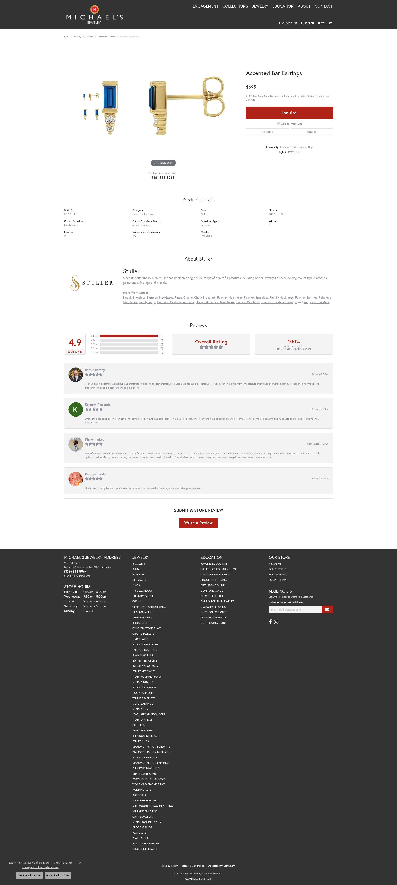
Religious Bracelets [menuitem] (145, 768)
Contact (323, 6)
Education (283, 6)
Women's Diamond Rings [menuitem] (148, 784)
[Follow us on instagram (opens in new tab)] (276, 622)
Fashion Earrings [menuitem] (144, 687)
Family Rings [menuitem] (140, 741)
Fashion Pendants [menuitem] (144, 757)
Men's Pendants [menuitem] (142, 682)
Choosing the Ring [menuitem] (214, 580)
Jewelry (260, 6)
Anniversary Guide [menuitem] (213, 617)
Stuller (204, 214)
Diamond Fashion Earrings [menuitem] (150, 763)
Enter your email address (286, 602)
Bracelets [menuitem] (139, 564)
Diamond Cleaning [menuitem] (213, 607)
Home (66, 36)
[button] (287, 23)
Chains (188, 297)
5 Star (94, 335)
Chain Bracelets (205, 297)
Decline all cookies (29, 875)
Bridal (127, 297)
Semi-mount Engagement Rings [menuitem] (153, 806)
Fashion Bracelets (256, 297)
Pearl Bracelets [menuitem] (143, 730)
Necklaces (166, 297)
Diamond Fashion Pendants (175, 302)
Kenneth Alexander (98, 404)
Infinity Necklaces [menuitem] (145, 666)
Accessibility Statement (221, 865)
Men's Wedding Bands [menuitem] (147, 676)
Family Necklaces (282, 297)
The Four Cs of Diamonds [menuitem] (218, 569)
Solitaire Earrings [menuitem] (145, 800)
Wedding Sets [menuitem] (141, 789)
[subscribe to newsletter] (327, 609)
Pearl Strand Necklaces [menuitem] (148, 714)
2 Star (94, 348)
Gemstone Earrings (106, 36)
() (161, 335)
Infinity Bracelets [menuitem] (144, 660)
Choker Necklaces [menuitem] (144, 849)
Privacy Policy (170, 865)
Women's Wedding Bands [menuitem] (149, 779)
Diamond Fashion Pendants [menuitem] (151, 746)
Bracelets (139, 297)
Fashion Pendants (248, 302)
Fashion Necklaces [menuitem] (145, 644)
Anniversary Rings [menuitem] (144, 811)
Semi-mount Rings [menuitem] (144, 773)
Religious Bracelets (316, 302)
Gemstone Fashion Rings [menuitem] (149, 607)
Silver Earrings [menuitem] (142, 703)
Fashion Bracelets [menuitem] (144, 650)
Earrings (89, 36)
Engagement (205, 6)
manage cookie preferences (40, 867)
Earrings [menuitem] (138, 574)
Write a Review (198, 522)
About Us (275, 564)
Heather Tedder (96, 474)
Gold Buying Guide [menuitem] (213, 623)
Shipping (267, 131)
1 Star (94, 352)
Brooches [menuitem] (139, 795)
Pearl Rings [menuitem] (140, 838)
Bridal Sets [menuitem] (139, 623)
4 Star (94, 340)
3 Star (94, 344)
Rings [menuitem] (136, 585)
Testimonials (278, 574)
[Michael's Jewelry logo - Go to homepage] (96, 14)
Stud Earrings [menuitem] (142, 617)
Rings (178, 297)
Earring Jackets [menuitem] (143, 612)
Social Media (277, 580)
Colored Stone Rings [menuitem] (146, 628)
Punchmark (205, 879)
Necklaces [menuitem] (139, 580)
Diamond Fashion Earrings (279, 302)
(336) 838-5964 (162, 177)
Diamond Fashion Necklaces (215, 302)
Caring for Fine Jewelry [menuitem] (217, 601)
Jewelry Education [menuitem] (214, 564)
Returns (312, 131)
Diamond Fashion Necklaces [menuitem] (151, 752)
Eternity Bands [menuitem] (142, 596)
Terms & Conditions (193, 865)
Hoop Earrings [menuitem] (142, 693)
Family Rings (147, 302)
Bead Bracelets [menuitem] (142, 655)
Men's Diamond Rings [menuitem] (146, 822)
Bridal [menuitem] (136, 569)
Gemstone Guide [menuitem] (212, 590)
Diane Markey (94, 439)
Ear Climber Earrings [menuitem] (146, 843)
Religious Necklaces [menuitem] (146, 736)
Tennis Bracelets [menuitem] (143, 698)
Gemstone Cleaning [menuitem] (214, 612)
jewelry (77, 36)
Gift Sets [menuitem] (138, 725)
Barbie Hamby (95, 370)
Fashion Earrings (306, 297)
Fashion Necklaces (230, 297)
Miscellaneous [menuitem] (142, 590)
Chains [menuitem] (137, 601)
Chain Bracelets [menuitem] (143, 633)
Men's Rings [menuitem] (140, 709)
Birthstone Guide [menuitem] (213, 585)
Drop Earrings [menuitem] (142, 827)
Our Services (277, 569)
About (304, 6)
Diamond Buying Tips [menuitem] (215, 574)
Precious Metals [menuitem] (212, 596)
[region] (163, 106)
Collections (235, 6)
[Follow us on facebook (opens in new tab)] (270, 622)
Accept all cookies (57, 875)
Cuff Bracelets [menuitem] (142, 816)
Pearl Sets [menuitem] (139, 833)
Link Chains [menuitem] (140, 639)
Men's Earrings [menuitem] (142, 720)
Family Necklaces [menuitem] (143, 671)
